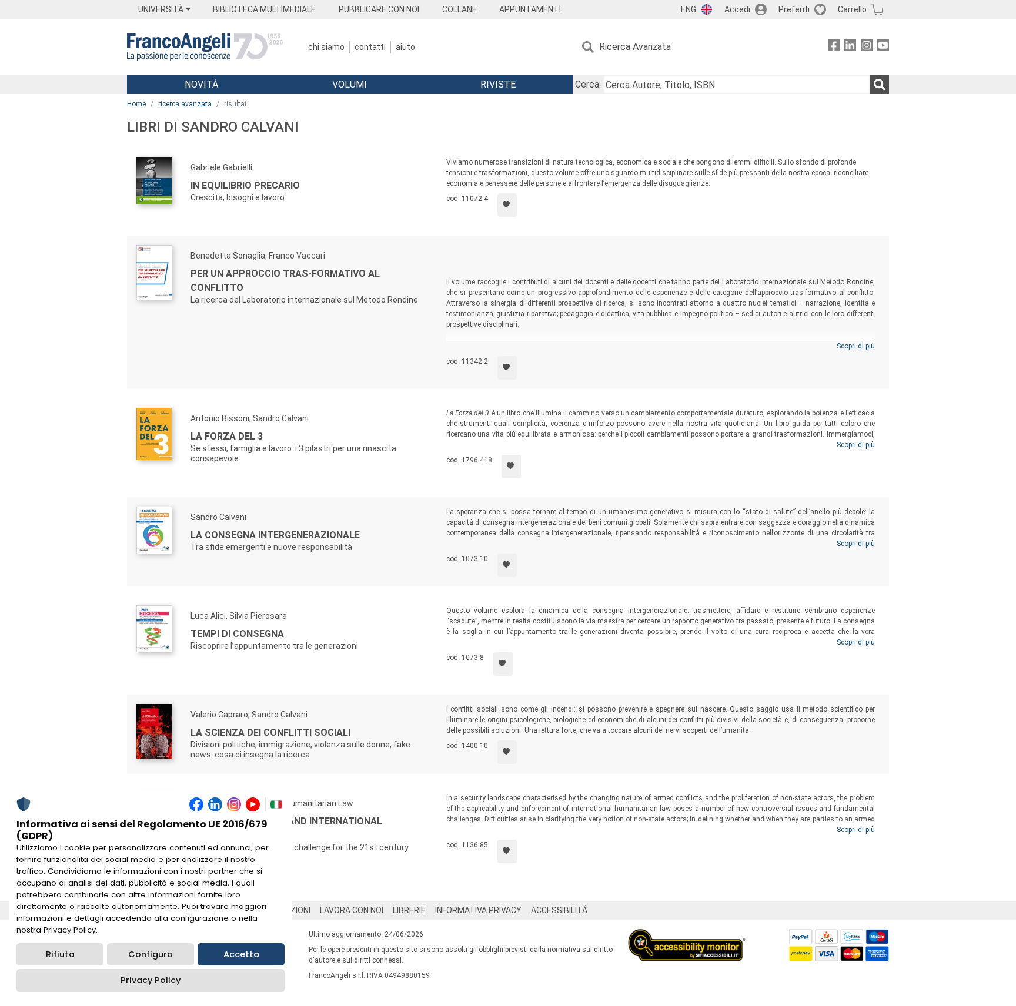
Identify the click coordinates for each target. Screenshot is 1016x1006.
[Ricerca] (879, 84)
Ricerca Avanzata (635, 46)
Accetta (241, 954)
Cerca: (588, 84)
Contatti (370, 47)
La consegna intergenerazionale (275, 535)
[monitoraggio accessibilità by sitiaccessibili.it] (687, 935)
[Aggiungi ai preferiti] (507, 205)
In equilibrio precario (245, 185)
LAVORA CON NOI (351, 910)
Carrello (852, 9)
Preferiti (794, 9)
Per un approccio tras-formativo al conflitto (285, 280)
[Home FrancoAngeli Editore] (205, 47)
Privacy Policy (151, 980)
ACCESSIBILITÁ (559, 910)
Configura (150, 954)
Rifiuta (60, 954)
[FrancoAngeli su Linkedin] (850, 47)
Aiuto (405, 47)
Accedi (737, 9)
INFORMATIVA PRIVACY (478, 910)
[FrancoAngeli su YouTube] (883, 47)
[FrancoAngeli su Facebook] (834, 47)
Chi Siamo (326, 47)
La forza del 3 (226, 436)
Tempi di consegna (237, 633)
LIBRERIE (409, 910)
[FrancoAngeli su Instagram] (867, 47)
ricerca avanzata (185, 104)
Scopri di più (856, 346)
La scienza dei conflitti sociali (270, 732)
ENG (688, 9)
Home (136, 104)
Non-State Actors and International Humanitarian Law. (286, 828)
